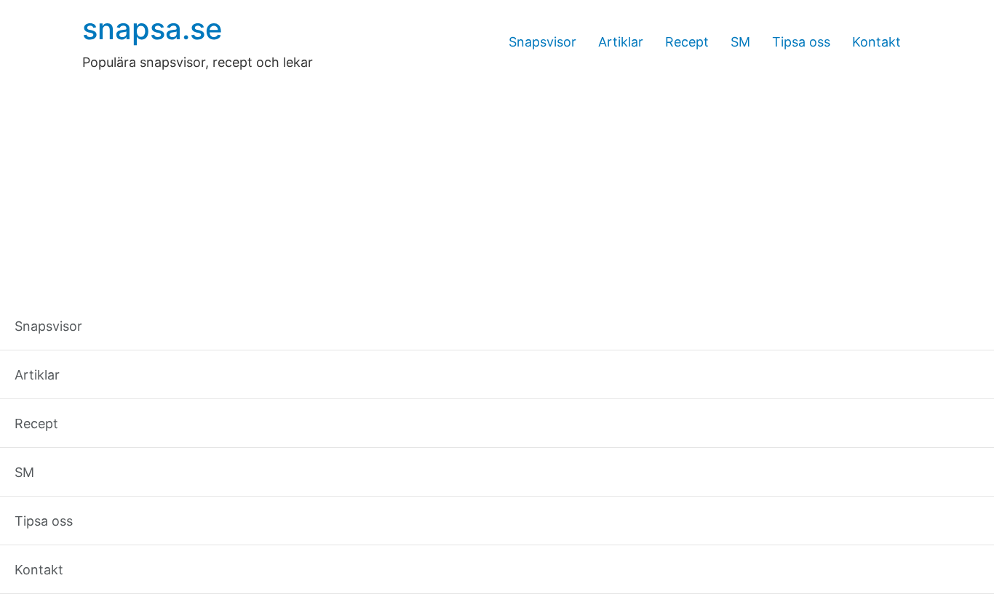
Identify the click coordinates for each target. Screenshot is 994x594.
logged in (190, 492)
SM (740, 41)
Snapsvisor (542, 41)
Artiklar (620, 41)
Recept (687, 41)
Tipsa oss (801, 41)
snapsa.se (152, 29)
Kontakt (876, 41)
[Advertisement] (497, 181)
